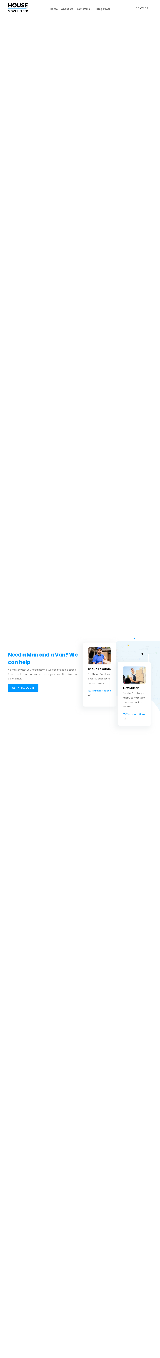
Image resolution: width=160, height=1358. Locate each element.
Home (54, 9)
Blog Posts (103, 9)
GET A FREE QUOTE (23, 688)
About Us (67, 9)
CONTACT (141, 8)
